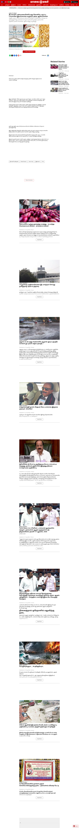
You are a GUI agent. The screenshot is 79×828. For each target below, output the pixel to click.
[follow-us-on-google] (48, 55)
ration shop (31, 161)
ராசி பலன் (45, 5)
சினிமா (24, 5)
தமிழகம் (7, 5)
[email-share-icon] (18, 56)
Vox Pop (72, 5)
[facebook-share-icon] (14, 56)
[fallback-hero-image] (54, 66)
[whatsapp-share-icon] (10, 56)
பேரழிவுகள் (31, 672)
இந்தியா (13, 5)
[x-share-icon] (12, 56)
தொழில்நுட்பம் (54, 5)
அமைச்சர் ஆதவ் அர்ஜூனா (27, 615)
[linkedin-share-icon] (16, 56)
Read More (39, 239)
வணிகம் (61, 5)
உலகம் (19, 5)
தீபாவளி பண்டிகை (14, 161)
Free (43, 161)
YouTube (67, 5)
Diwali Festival (23, 161)
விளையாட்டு (31, 5)
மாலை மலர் (22, 533)
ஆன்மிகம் (38, 5)
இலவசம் (38, 161)
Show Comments (29, 180)
